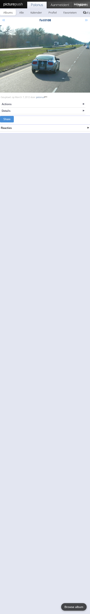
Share (6, 119)
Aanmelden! (60, 4)
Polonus (37, 4)
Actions (7, 104)
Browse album (73, 607)
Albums (8, 12)
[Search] (84, 12)
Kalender (36, 12)
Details (6, 110)
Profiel (53, 12)
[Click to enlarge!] (45, 59)
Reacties (6, 128)
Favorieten (70, 12)
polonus (40, 97)
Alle (21, 12)
